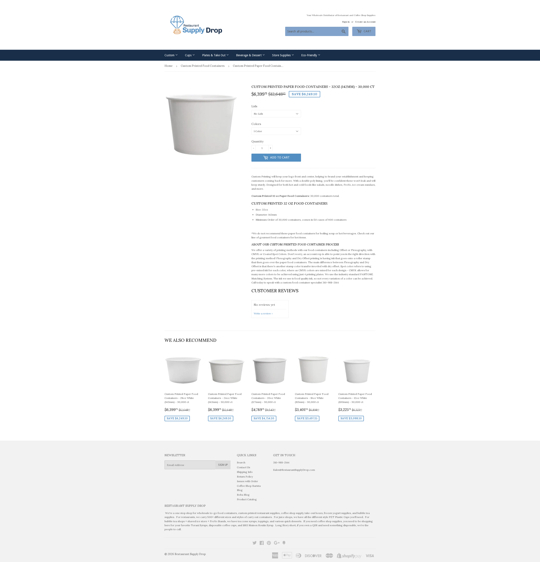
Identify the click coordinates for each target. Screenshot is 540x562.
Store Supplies (282, 55)
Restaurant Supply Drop (190, 554)
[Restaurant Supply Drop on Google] (277, 543)
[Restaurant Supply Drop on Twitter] (254, 543)
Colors (256, 124)
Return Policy (245, 476)
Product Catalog (247, 499)
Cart (367, 31)
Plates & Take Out (214, 55)
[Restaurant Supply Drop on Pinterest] (269, 543)
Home (169, 66)
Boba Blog (243, 494)
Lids (254, 106)
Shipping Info (245, 471)
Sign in (346, 21)
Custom (170, 55)
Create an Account (365, 21)
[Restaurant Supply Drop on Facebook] (261, 543)
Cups (188, 55)
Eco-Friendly (309, 55)
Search (241, 462)
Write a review (262, 313)
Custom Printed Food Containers (203, 66)
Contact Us (243, 467)
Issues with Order (247, 481)
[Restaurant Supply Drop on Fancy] (283, 543)
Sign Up (223, 464)
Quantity (257, 141)
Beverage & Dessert (249, 55)
